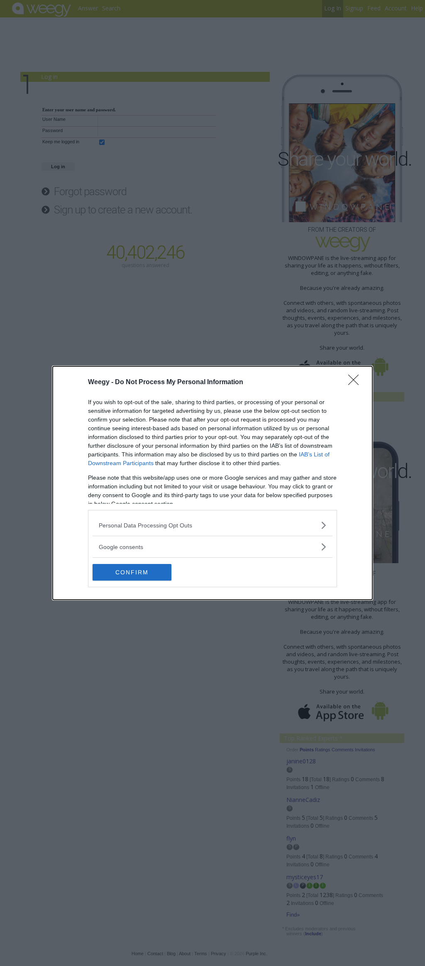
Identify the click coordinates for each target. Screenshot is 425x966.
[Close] (356, 382)
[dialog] (212, 483)
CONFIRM (132, 572)
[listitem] (212, 525)
